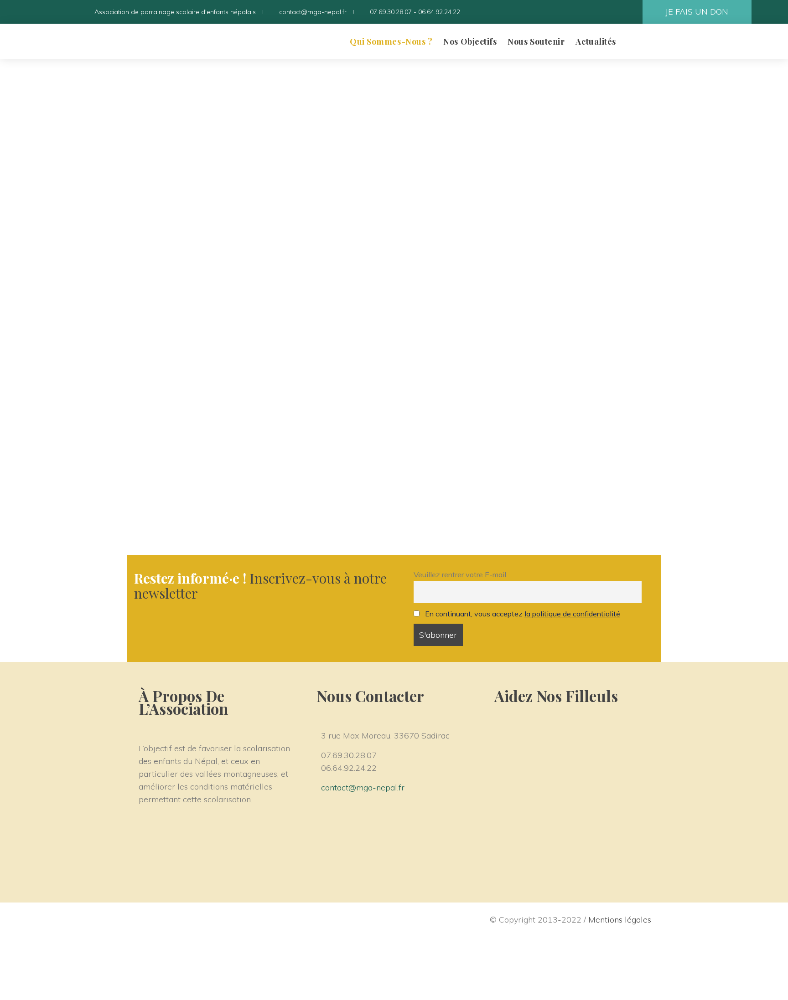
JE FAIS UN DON (696, 11)
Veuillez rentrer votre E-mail (460, 574)
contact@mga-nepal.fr (362, 787)
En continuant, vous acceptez (522, 613)
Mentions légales (619, 919)
